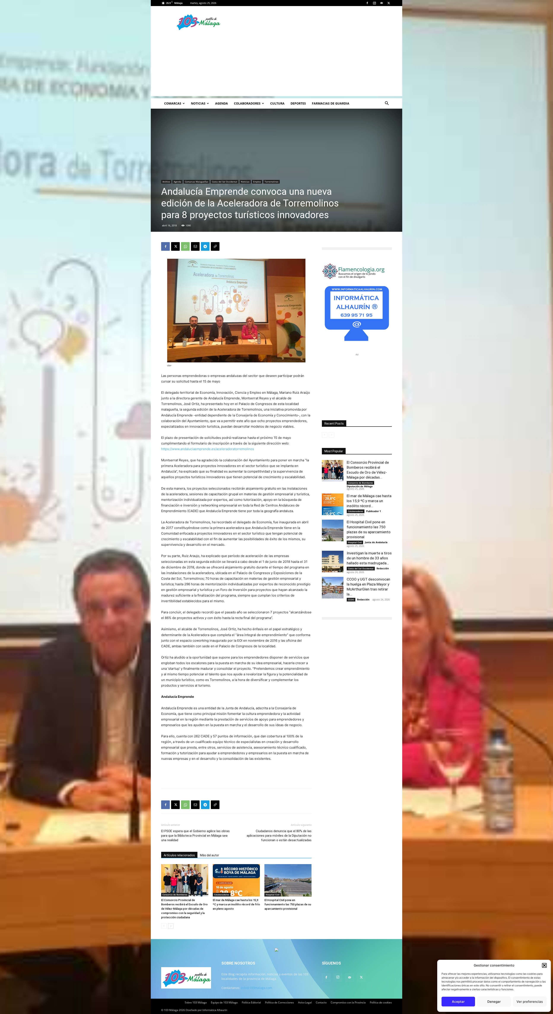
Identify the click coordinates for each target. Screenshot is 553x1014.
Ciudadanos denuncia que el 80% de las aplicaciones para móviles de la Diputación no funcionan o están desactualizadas (279, 835)
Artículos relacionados (179, 855)
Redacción (383, 568)
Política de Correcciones (279, 1002)
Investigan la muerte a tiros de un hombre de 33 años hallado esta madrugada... (369, 558)
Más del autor (209, 855)
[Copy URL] (215, 246)
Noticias (198, 103)
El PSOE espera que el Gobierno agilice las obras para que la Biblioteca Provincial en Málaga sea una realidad (195, 835)
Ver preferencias (529, 1002)
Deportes (298, 103)
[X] (388, 3)
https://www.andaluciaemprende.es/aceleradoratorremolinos (207, 449)
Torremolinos (271, 181)
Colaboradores (247, 103)
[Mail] (381, 3)
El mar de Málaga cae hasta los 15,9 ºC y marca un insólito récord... (369, 501)
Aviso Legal (305, 1002)
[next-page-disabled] (331, 435)
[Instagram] (374, 3)
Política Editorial (251, 1002)
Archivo (166, 181)
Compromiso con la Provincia (348, 1002)
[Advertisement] (276, 66)
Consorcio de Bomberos (174, 894)
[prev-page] (164, 926)
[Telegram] (205, 246)
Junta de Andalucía (376, 542)
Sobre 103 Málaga (196, 1002)
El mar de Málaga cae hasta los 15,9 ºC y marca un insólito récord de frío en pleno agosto (236, 904)
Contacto (321, 1002)
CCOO (351, 599)
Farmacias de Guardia (330, 103)
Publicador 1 (373, 511)
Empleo (257, 181)
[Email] (195, 246)
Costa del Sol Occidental (224, 181)
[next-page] (170, 926)
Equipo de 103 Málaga (224, 1002)
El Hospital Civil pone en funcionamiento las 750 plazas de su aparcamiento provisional (287, 904)
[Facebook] (367, 3)
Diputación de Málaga (360, 486)
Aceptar (458, 1002)
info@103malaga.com (256, 988)
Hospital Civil (273, 894)
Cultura (277, 103)
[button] (544, 965)
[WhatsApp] (185, 246)
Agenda (221, 103)
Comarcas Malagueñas (196, 181)
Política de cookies (381, 1002)
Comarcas (172, 103)
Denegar (494, 1002)
